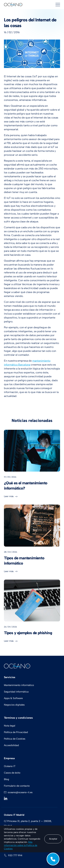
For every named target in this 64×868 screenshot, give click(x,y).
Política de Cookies (14, 738)
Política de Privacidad (16, 732)
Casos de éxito (12, 772)
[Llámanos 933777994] (53, 859)
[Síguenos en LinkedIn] (6, 798)
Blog (6, 779)
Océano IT (9, 766)
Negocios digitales (14, 704)
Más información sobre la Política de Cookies (20, 845)
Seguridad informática (16, 691)
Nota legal (9, 725)
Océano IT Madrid (14, 814)
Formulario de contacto (17, 785)
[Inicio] (13, 4)
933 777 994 (15, 855)
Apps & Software (13, 698)
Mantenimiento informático (19, 685)
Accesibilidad (11, 745)
